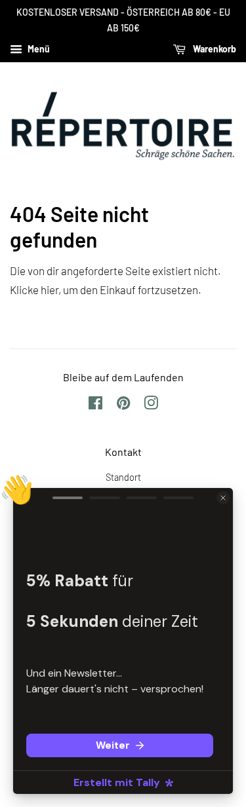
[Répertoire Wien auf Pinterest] (123, 405)
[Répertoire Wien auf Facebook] (95, 405)
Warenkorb (213, 48)
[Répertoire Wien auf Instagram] (151, 405)
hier (49, 289)
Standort (123, 477)
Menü (38, 48)
